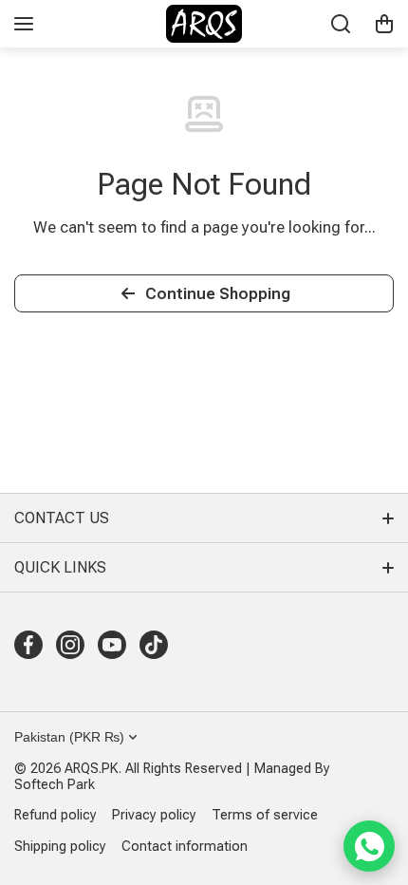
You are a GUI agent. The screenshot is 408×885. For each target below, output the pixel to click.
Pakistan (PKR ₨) (69, 736)
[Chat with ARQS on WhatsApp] (369, 846)
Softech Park (54, 785)
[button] (384, 23)
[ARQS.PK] (204, 24)
